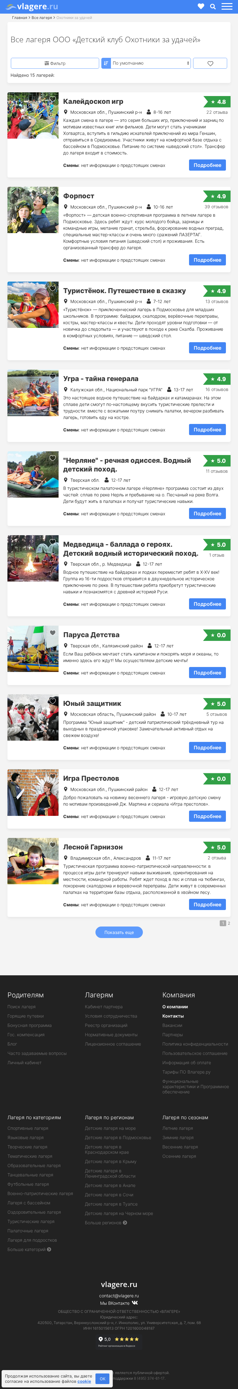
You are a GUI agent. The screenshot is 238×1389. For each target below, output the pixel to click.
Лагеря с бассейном (28, 1202)
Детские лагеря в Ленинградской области (110, 1173)
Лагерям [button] (99, 995)
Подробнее (207, 165)
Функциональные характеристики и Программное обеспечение (195, 1086)
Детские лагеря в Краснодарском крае (107, 1149)
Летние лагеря (177, 1128)
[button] (226, 6)
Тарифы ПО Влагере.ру (186, 1071)
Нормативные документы (111, 1034)
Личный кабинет (24, 1062)
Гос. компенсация (26, 1034)
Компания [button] (178, 995)
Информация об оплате (186, 1062)
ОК (102, 1378)
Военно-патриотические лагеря (40, 1193)
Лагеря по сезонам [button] (185, 1117)
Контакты (173, 1016)
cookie (84, 1381)
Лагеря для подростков (32, 1240)
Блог (12, 1043)
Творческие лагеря (27, 1146)
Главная (19, 17)
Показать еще (119, 932)
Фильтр (57, 63)
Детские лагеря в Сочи (109, 1194)
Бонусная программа (29, 1025)
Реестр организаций (106, 1025)
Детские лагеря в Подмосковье (118, 1137)
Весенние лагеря (180, 1146)
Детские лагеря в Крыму (111, 1161)
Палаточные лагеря (27, 1230)
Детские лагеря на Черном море (119, 1213)
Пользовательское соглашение (194, 1053)
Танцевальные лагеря (30, 1174)
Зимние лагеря (178, 1137)
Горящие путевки (25, 1016)
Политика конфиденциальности (195, 1043)
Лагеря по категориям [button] (34, 1117)
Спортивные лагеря (27, 1128)
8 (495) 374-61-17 (149, 1378)
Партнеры (172, 1034)
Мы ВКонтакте (115, 1303)
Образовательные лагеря (34, 1165)
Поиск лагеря (21, 1006)
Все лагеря (42, 17)
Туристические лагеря (31, 1221)
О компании (175, 1006)
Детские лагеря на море (110, 1128)
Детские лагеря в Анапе (110, 1185)
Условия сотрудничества (111, 1016)
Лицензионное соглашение (113, 1043)
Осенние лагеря (179, 1156)
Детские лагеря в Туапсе (111, 1204)
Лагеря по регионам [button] (109, 1117)
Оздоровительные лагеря (34, 1212)
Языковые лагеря (25, 1137)
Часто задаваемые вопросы (37, 1053)
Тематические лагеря (29, 1156)
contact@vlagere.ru (119, 1295)
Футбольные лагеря (28, 1184)
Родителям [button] (25, 995)
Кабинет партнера (104, 1006)
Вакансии (172, 1025)
